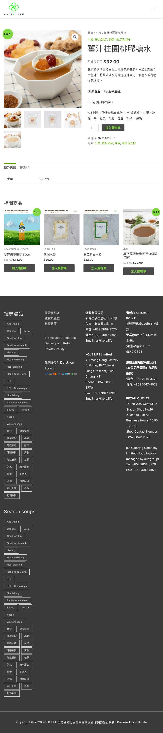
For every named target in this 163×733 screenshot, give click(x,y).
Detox (26, 330)
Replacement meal (17, 402)
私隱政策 (51, 324)
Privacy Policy (54, 349)
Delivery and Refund (59, 343)
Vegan (25, 409)
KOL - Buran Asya (17, 388)
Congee (11, 330)
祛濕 (26, 459)
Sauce (10, 409)
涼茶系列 (11, 452)
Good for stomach (17, 345)
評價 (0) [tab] (25, 167)
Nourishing (13, 395)
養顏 (26, 488)
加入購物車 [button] (19, 268)
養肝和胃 (11, 488)
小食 (98, 32)
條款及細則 (52, 313)
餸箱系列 (11, 495)
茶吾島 (23, 474)
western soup (14, 423)
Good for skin (14, 338)
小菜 (26, 438)
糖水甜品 (101, 40)
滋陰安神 (11, 459)
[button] (75, 37)
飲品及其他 (123, 40)
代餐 (9, 431)
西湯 (9, 481)
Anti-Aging (13, 323)
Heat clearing (14, 366)
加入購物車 (113, 128)
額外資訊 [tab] (10, 167)
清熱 (26, 452)
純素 (112, 40)
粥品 (9, 466)
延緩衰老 (11, 445)
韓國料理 (24, 481)
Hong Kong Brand (16, 373)
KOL (9, 381)
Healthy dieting (15, 359)
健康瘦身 (24, 431)
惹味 (26, 445)
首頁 (90, 32)
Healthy (11, 352)
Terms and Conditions (60, 338)
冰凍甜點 (11, 438)
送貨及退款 (52, 318)
